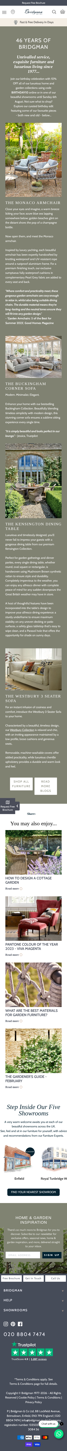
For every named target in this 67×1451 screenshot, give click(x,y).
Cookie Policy (27, 1397)
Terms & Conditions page (24, 1383)
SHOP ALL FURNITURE (21, 784)
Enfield (19, 1179)
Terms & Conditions (49, 1397)
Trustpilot (32, 436)
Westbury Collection (22, 730)
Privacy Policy (33, 1402)
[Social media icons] (6, 1324)
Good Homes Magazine (39, 323)
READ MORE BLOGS (45, 786)
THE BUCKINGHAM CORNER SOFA (25, 386)
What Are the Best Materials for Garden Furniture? (31, 1012)
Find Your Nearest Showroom (33, 1192)
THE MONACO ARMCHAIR (33, 202)
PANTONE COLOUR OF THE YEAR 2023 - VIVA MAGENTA (31, 946)
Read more (12, 888)
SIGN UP (52, 1255)
